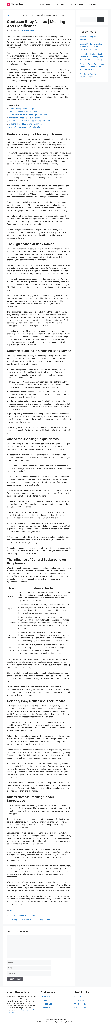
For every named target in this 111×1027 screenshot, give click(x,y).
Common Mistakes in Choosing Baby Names (28, 115)
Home (9, 15)
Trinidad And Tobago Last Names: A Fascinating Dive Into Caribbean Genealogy (91, 57)
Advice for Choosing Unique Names (24, 118)
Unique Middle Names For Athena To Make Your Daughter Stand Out (91, 47)
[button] (101, 4)
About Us (78, 996)
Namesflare (17, 4)
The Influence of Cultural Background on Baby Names (32, 121)
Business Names (77, 4)
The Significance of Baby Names (23, 112)
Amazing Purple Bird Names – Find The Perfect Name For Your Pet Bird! (92, 67)
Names (17, 15)
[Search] (100, 19)
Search (83, 15)
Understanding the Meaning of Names (25, 109)
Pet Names (61, 4)
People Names (45, 4)
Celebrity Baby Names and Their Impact (26, 124)
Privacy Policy (80, 1004)
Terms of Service (81, 1008)
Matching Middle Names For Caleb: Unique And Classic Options (36, 920)
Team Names (92, 4)
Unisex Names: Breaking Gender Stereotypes (28, 127)
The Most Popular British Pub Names (25, 915)
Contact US (79, 1000)
